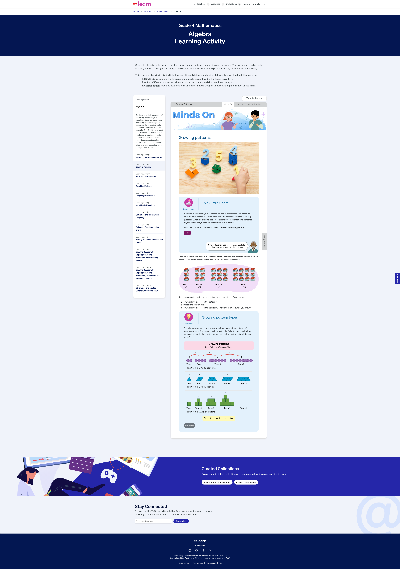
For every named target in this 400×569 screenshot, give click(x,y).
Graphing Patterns (144, 186)
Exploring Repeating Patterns (149, 157)
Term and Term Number (146, 176)
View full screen (254, 98)
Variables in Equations (145, 205)
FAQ (221, 563)
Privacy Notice (184, 563)
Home (136, 11)
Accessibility (211, 563)
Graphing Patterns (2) (145, 196)
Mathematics (162, 11)
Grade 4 (147, 11)
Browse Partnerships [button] (246, 482)
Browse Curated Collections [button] (217, 482)
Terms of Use (198, 563)
